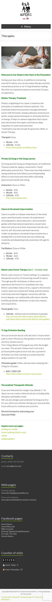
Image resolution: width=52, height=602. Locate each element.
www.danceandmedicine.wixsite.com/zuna (18, 500)
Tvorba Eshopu (25, 597)
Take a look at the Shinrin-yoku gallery (32, 319)
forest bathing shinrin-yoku (13, 432)
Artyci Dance (6, 524)
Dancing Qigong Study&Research (15, 531)
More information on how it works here (24, 374)
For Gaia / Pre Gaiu (9, 534)
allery (12, 438)
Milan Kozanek (7, 529)
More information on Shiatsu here (21, 147)
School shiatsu (7, 536)
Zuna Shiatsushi (8, 526)
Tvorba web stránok (9, 597)
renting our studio (9, 429)
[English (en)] (27, 19)
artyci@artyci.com (14, 466)
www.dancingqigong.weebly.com (15, 493)
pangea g (5, 438)
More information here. (16, 198)
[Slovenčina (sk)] (24, 19)
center (4, 435)
